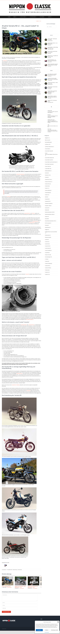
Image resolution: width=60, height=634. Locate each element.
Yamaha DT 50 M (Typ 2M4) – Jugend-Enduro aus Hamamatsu (53, 79)
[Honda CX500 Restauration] (8, 576)
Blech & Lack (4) (47, 140)
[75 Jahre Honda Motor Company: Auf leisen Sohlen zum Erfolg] (46, 64)
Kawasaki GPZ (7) (47, 201)
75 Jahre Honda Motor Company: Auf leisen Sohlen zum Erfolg (53, 64)
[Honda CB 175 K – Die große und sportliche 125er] (46, 56)
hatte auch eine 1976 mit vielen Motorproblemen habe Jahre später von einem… (53, 131)
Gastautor (4, 569)
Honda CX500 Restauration (6, 586)
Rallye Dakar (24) (47, 227)
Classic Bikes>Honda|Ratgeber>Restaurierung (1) (51, 154)
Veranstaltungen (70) (48, 256)
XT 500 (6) (46, 259)
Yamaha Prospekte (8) (48, 263)
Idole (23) (46, 196)
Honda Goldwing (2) (48, 190)
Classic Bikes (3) (47, 148)
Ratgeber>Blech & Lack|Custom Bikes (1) (51, 232)
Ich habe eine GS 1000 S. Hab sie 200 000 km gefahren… (53, 112)
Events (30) (47, 172)
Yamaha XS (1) (47, 272)
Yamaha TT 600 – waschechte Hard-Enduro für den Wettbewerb (52, 92)
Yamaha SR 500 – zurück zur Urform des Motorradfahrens (52, 96)
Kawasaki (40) (47, 199)
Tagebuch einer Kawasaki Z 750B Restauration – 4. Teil (20, 587)
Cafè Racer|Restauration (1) (49, 146)
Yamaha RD (5, 60)
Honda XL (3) (47, 194)
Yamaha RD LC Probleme (16, 384)
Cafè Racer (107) (47, 144)
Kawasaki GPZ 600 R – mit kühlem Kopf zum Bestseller (52, 60)
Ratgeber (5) (47, 229)
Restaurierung (15, 569)
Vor (40, 21)
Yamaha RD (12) (47, 265)
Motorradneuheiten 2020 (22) (49, 214)
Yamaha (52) (47, 261)
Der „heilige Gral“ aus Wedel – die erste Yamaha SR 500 (52, 74)
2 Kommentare (22, 588)
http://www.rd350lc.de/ (29, 319)
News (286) (47, 218)
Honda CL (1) (47, 188)
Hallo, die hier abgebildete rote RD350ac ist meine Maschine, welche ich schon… (53, 121)
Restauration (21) (48, 235)
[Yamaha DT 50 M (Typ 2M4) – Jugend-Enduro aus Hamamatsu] (46, 78)
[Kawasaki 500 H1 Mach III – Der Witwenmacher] (46, 43)
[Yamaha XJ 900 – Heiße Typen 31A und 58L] (46, 39)
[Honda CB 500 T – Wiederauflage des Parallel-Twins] (46, 47)
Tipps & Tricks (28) (48, 254)
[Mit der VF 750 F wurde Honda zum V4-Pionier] (46, 51)
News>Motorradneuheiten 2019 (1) (50, 220)
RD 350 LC (33, 213)
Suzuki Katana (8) (48, 248)
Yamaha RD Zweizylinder (20, 174)
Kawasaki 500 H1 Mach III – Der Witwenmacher (52, 43)
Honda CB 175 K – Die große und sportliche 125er (53, 56)
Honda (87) (47, 177)
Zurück (38, 21)
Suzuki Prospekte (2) (48, 250)
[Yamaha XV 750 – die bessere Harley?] (46, 100)
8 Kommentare (9, 587)
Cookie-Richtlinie (47, 632)
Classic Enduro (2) (48, 166)
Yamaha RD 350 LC (32, 222)
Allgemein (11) (47, 137)
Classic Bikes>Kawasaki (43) (49, 157)
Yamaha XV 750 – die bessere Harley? (52, 101)
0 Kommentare (20, 569)
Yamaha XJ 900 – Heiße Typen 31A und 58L (52, 39)
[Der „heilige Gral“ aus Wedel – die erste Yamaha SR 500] (46, 74)
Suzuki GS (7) (47, 241)
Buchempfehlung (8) (48, 142)
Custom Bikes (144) (48, 168)
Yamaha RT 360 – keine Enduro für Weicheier (52, 87)
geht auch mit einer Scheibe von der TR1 (53, 126)
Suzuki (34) (47, 239)
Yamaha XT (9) (47, 274)
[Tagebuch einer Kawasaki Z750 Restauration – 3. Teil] (35, 576)
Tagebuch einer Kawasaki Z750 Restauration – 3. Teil (34, 587)
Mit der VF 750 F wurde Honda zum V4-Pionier (52, 52)
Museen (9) (47, 216)
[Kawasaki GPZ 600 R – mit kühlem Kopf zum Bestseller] (46, 60)
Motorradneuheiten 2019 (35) (49, 212)
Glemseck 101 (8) (47, 175)
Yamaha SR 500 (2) (48, 267)
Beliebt (51, 70)
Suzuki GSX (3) (47, 243)
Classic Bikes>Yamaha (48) (49, 164)
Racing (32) (47, 225)
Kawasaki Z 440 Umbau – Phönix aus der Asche (53, 83)
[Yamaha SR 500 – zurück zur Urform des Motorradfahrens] (46, 96)
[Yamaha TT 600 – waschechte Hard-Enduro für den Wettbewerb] (46, 91)
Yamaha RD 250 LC (27, 213)
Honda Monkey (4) (48, 192)
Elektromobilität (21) (48, 170)
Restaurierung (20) (48, 237)
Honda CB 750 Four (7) (48, 181)
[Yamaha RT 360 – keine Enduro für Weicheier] (46, 87)
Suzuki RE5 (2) (47, 252)
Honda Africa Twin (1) (48, 179)
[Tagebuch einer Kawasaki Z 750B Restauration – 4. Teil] (21, 576)
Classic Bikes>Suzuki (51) (49, 159)
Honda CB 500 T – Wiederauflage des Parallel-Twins (53, 48)
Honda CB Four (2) (48, 183)
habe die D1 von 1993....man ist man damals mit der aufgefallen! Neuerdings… (53, 116)
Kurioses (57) (47, 207)
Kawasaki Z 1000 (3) (48, 205)
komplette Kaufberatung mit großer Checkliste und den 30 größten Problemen (16, 363)
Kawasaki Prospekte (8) (48, 203)
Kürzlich (51, 35)
